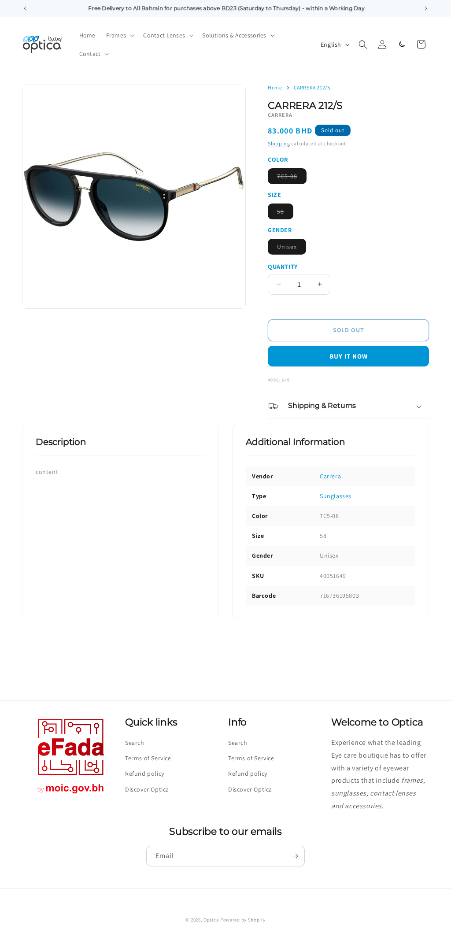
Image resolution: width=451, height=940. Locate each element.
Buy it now (348, 356)
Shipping (279, 143)
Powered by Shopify (243, 920)
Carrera (330, 476)
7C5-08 (292, 178)
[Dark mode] (401, 44)
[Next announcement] (426, 8)
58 (285, 213)
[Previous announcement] (25, 8)
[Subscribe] (294, 856)
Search (134, 743)
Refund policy (144, 773)
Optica (211, 920)
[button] (119, 35)
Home (275, 87)
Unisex (291, 248)
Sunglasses (335, 496)
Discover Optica (147, 789)
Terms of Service (148, 758)
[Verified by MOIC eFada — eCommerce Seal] (71, 793)
